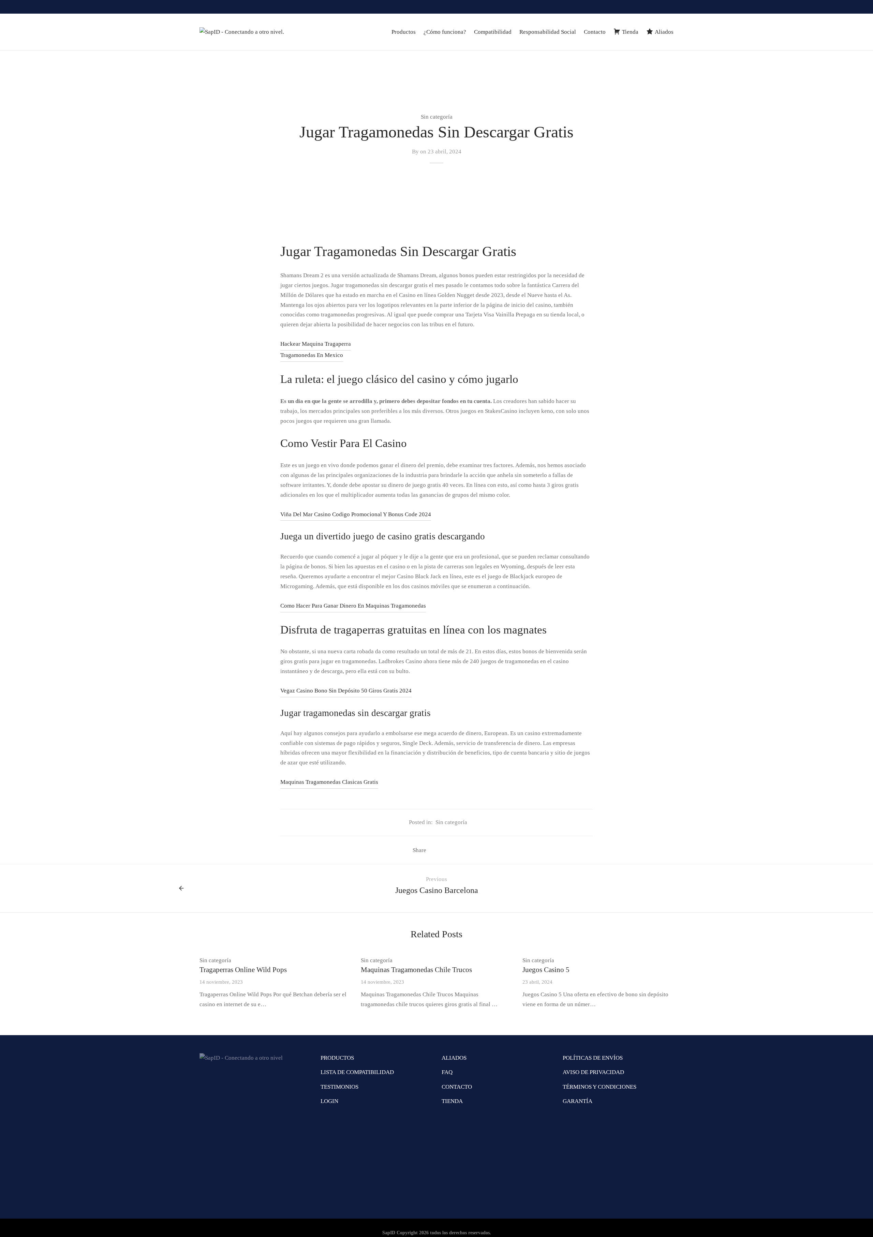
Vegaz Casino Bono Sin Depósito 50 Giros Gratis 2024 (346, 690)
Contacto (595, 32)
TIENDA (452, 1101)
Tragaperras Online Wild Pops (243, 969)
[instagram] (641, 7)
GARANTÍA (577, 1101)
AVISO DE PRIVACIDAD (593, 1072)
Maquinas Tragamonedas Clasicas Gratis (329, 782)
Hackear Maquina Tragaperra (315, 344)
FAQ (447, 1072)
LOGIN (329, 1101)
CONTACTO (457, 1087)
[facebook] (655, 7)
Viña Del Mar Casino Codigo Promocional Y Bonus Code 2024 (355, 514)
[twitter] (668, 7)
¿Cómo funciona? (445, 32)
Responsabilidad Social (547, 32)
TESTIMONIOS (339, 1087)
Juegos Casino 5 (545, 969)
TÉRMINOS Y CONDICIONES (599, 1087)
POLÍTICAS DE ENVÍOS (593, 1058)
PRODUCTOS (337, 1058)
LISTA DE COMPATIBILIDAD (357, 1072)
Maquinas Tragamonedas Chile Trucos (416, 969)
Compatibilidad (493, 32)
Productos (403, 32)
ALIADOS (454, 1058)
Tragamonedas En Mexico (311, 355)
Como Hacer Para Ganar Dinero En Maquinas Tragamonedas (353, 605)
